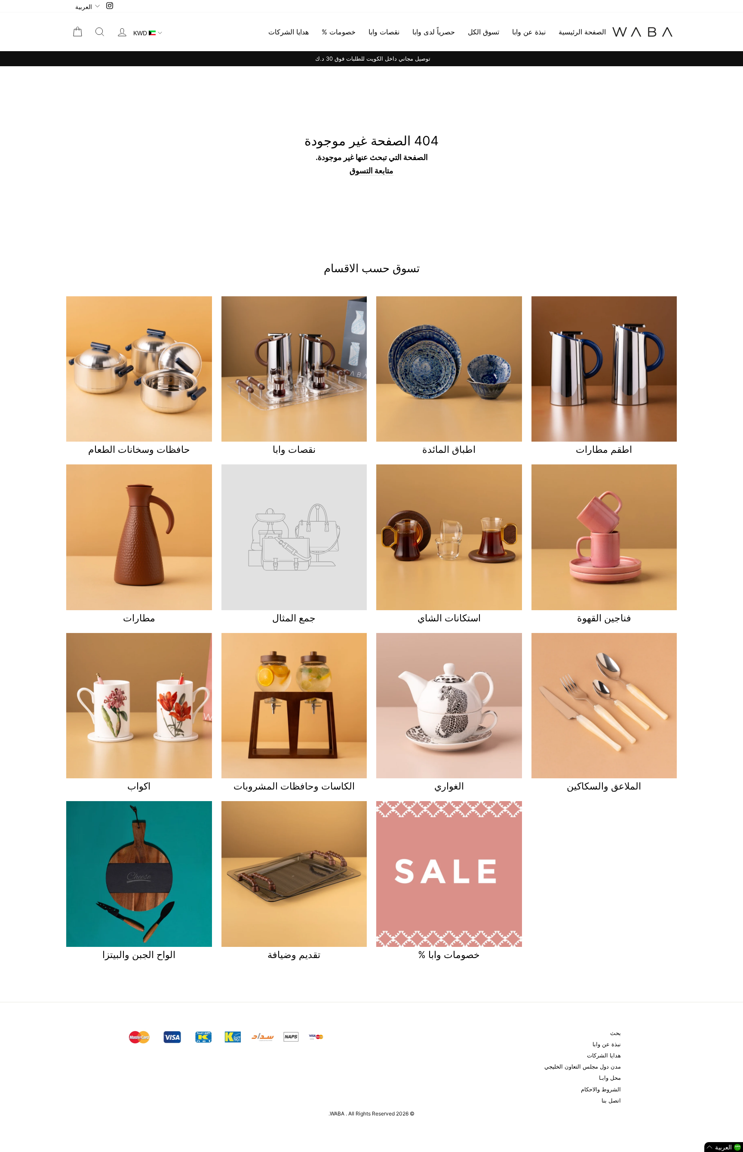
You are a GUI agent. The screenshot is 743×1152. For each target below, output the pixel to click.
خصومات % (339, 32)
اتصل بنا (611, 1100)
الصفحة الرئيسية (582, 32)
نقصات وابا (383, 32)
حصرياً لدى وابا (433, 32)
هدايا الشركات (288, 32)
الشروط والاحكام (601, 1089)
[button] (723, 1147)
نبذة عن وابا (529, 32)
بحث (615, 1033)
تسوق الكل (483, 32)
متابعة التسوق (371, 170)
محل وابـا (610, 1078)
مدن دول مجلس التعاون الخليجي (582, 1066)
